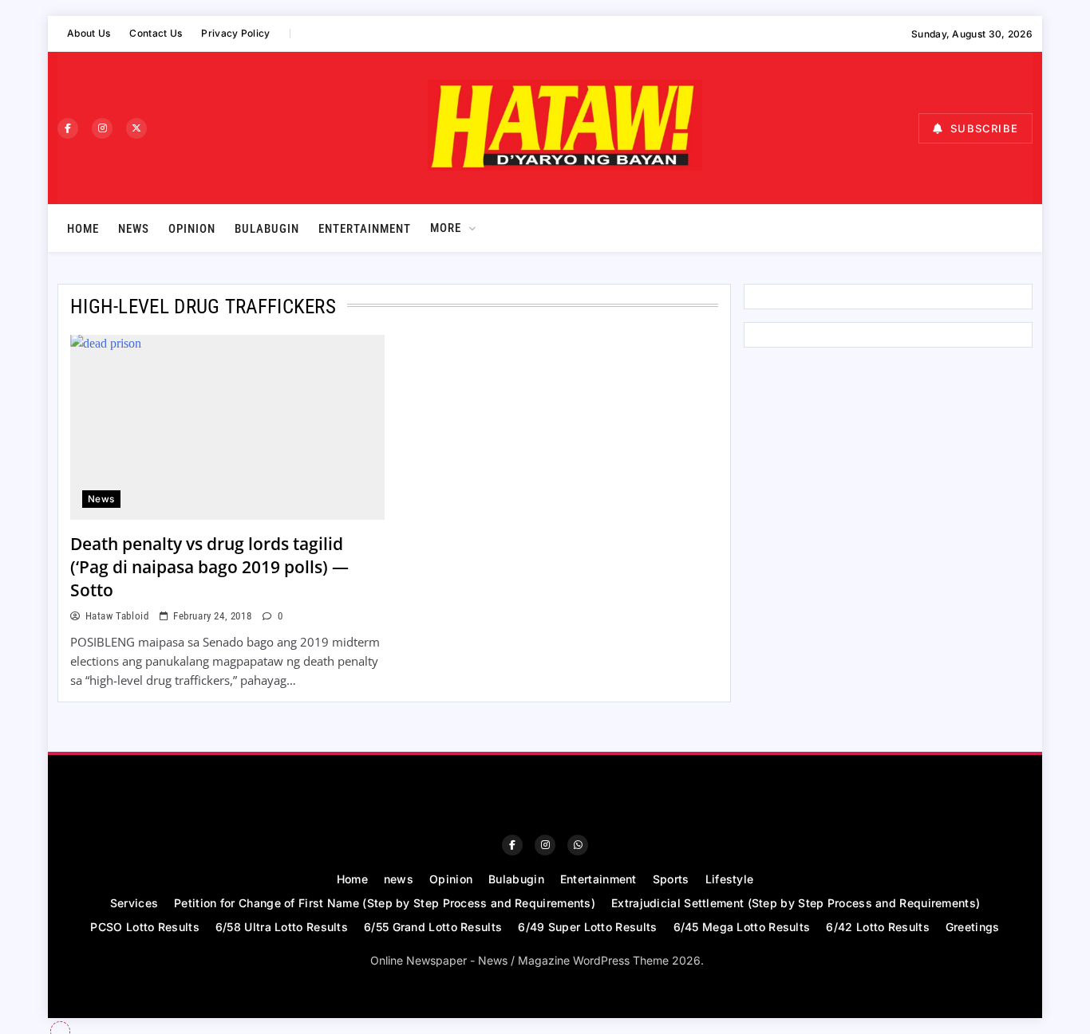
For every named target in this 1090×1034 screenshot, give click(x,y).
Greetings (973, 927)
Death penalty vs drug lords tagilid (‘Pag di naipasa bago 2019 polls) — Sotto (209, 567)
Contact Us (155, 33)
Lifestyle (729, 879)
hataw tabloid (116, 616)
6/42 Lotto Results (877, 927)
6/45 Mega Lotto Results (742, 927)
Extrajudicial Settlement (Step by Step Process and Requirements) (795, 903)
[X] (136, 128)
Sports (671, 879)
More (445, 228)
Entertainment (364, 229)
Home (83, 229)
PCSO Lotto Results (144, 927)
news (133, 229)
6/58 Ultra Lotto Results (281, 927)
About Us (88, 33)
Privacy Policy (235, 33)
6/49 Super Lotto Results (587, 927)
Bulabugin (267, 229)
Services (134, 903)
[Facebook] (67, 128)
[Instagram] (102, 128)
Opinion (191, 229)
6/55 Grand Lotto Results (433, 927)
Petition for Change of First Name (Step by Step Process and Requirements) (384, 903)
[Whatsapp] (577, 845)
